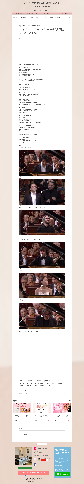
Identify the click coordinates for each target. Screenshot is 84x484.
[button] (69, 17)
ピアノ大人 (48, 383)
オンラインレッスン (39, 380)
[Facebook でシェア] (19, 390)
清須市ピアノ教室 (41, 377)
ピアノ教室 (22, 383)
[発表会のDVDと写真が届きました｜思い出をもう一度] (22, 408)
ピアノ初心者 (47, 380)
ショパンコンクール (28, 385)
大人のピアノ (58, 377)
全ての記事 (15, 17)
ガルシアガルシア (49, 385)
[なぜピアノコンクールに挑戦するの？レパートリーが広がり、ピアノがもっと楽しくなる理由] (62, 408)
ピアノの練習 (59, 383)
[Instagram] (35, 448)
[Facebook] (35, 464)
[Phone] (26, 476)
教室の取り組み (39, 17)
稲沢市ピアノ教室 (32, 377)
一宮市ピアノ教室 (50, 377)
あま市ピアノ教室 (23, 377)
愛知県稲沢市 (41, 383)
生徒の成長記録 (23, 17)
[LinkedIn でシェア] (25, 390)
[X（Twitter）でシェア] (22, 390)
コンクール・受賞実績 (48, 17)
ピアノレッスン (56, 380)
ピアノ (27, 383)
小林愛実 (42, 385)
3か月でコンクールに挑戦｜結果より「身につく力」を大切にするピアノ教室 (42, 416)
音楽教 (21, 385)
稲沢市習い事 (30, 380)
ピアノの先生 (33, 383)
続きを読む (58, 17)
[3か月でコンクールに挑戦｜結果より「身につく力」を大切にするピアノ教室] (42, 408)
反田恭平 (36, 385)
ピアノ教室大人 (23, 380)
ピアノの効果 (31, 17)
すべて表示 (69, 400)
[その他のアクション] (64, 25)
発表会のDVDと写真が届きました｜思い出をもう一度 (22, 416)
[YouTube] (35, 459)
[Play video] (42, 163)
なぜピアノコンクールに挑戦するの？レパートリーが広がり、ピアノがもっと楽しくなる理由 (62, 416)
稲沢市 (53, 383)
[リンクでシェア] (28, 390)
